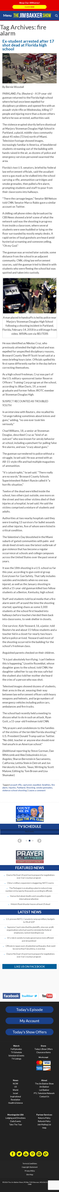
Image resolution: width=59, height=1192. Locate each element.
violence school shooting (14, 790)
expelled (37, 784)
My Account (29, 1021)
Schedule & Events (16, 1056)
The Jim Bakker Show (44, 1084)
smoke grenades (44, 787)
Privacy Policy (30, 1171)
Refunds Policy (44, 1121)
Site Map (29, 1175)
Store (43, 1046)
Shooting (30, 787)
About (44, 1080)
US (15, 1087)
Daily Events (15, 1121)
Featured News (29, 868)
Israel (15, 1093)
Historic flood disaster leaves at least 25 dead (30, 904)
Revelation (15, 1100)
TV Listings (16, 1059)
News (15, 1080)
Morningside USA (15, 1115)
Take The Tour (15, 1124)
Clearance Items (43, 1052)
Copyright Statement (30, 1167)
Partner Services (44, 1115)
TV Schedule (16, 1052)
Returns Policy (44, 1118)
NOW (15, 1084)
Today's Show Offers (30, 1032)
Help (44, 1128)
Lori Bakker (44, 1090)
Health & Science (15, 1103)
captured (27, 784)
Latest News (29, 912)
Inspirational (15, 1096)
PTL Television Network (44, 1093)
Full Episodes (16, 1049)
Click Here (29, 7)
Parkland (21, 787)
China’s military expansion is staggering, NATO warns (30, 883)
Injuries (12, 787)
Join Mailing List (44, 1124)
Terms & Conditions (29, 1163)
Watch (16, 1046)
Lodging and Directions (15, 1118)
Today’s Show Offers (43, 1049)
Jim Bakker (32, 15)
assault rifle (16, 784)
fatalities (46, 784)
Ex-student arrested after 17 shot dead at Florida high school (28, 45)
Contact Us (44, 1096)
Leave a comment (37, 790)
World (15, 1090)
